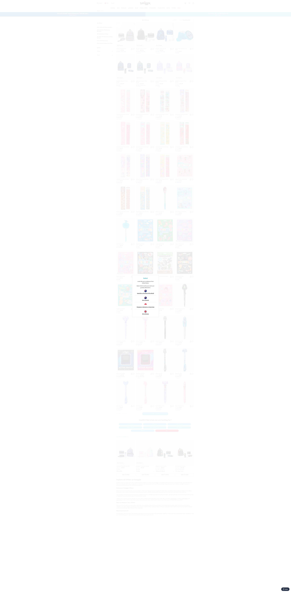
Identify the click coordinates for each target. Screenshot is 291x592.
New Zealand (145, 300)
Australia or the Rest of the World (145, 293)
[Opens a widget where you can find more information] (285, 589)
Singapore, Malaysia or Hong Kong (145, 307)
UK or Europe (145, 314)
